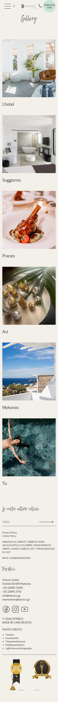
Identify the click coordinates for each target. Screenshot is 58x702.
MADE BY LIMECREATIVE (17, 622)
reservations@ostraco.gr (16, 599)
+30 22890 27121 (11, 591)
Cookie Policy (9, 535)
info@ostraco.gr (11, 595)
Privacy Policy (9, 532)
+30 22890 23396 (12, 587)
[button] (22, 690)
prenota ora (49, 6)
